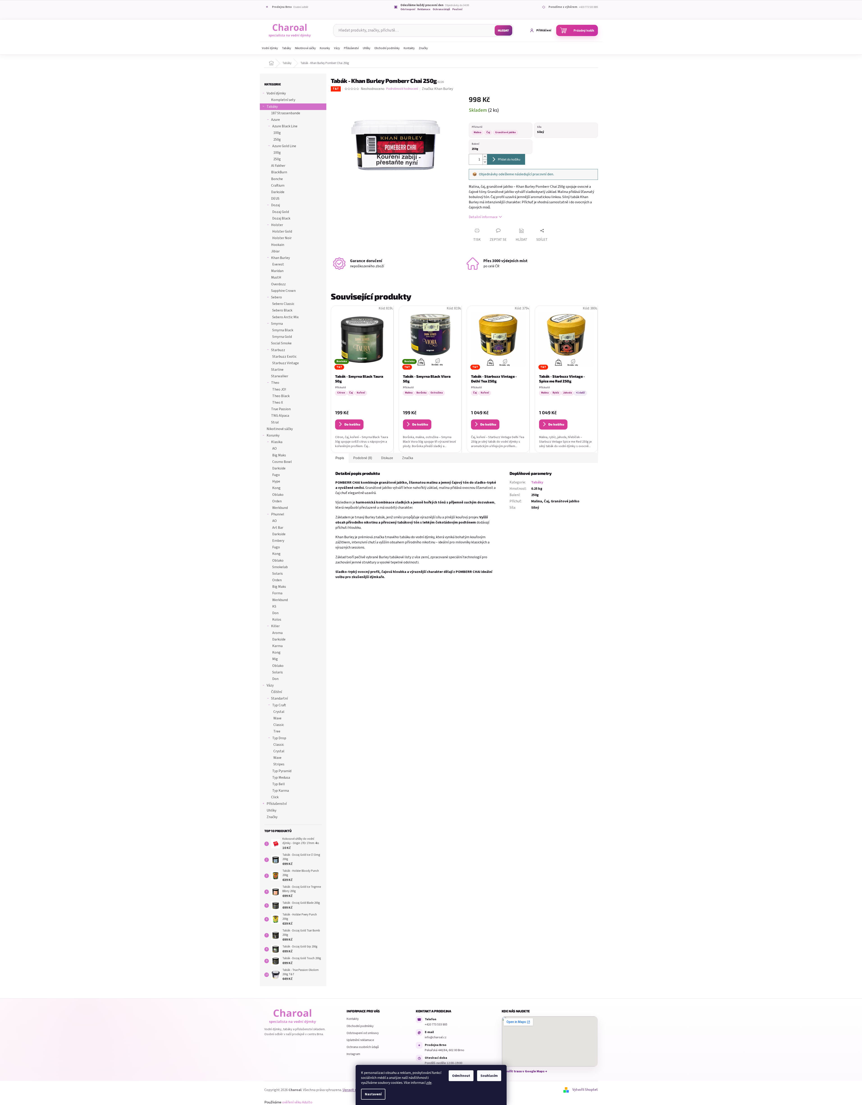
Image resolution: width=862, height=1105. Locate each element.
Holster (277, 224)
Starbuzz (278, 350)
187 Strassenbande (285, 113)
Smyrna (277, 323)
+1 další (580, 392)
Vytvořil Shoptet (585, 1089)
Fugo (276, 474)
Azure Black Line (284, 126)
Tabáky (272, 106)
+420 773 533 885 (436, 1024)
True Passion (281, 409)
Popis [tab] (339, 457)
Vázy (270, 685)
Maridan (277, 270)
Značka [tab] (407, 457)
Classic (278, 724)
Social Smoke (281, 343)
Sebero (276, 297)
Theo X (277, 402)
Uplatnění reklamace (360, 1040)
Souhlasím (489, 1075)
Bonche (277, 178)
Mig (275, 659)
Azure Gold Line (284, 146)
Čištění (276, 691)
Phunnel (277, 514)
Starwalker (279, 376)
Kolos (276, 619)
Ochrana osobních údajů (363, 1047)
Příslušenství (277, 803)
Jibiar (275, 251)
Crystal (278, 711)
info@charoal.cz (435, 1037)
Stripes (278, 764)
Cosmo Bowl (282, 461)
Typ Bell (278, 784)
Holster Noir (282, 238)
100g (277, 132)
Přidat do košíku (509, 159)
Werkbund (280, 507)
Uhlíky (271, 810)
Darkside (277, 192)
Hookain (277, 244)
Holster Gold (282, 231)
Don (275, 613)
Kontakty (353, 1019)
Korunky (273, 435)
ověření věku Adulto (297, 1102)
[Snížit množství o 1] (484, 162)
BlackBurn (279, 172)
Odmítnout (461, 1075)
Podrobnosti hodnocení (402, 89)
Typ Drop (279, 738)
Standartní (279, 698)
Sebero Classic (283, 303)
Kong (276, 487)
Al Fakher (278, 165)
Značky (272, 816)
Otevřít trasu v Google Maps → (524, 1071)
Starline (277, 369)
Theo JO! (279, 389)
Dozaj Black (281, 218)
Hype (276, 481)
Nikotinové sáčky (280, 428)
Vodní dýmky (276, 93)
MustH (276, 277)
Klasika (276, 441)
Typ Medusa (281, 777)
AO (274, 448)
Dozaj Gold (280, 211)
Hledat (503, 30)
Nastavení (373, 1094)
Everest (278, 264)
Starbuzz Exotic (284, 356)
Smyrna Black (282, 330)
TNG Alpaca (280, 415)
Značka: (437, 88)
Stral (275, 422)
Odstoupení (407, 9)
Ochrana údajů (441, 9)
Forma (277, 593)
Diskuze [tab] (387, 457)
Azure (275, 119)
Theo (275, 382)
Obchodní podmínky (360, 1026)
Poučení (457, 9)
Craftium (277, 185)
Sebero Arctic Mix (285, 317)
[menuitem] (270, 48)
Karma (277, 645)
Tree (276, 731)
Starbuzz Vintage (285, 363)
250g (277, 139)
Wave (277, 718)
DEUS (275, 198)
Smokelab (280, 567)
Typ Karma (280, 790)
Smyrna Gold (282, 336)
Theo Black (281, 395)
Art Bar (277, 527)
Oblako (278, 494)
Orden (277, 501)
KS (274, 606)
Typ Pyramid (281, 771)
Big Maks (279, 455)
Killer (275, 626)
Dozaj (275, 205)
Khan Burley (280, 257)
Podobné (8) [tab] (362, 457)
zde (429, 1082)
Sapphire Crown (283, 290)
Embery (278, 540)
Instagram (353, 1054)
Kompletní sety (283, 99)
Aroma (277, 632)
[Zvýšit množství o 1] (484, 156)
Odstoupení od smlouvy (363, 1033)
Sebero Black (282, 310)
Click (275, 797)
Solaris (277, 573)
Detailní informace (483, 217)
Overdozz (278, 284)
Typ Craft (279, 705)
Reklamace (423, 9)
